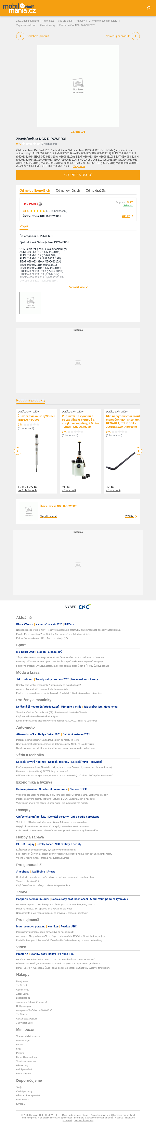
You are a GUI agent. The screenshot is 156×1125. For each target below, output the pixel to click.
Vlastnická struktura (83, 1120)
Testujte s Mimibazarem (28, 1036)
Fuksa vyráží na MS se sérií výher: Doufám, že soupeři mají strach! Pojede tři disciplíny (59, 661)
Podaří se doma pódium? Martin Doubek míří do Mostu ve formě (47, 740)
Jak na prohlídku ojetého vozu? (31, 1002)
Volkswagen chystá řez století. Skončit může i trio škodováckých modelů (52, 803)
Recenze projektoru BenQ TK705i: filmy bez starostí (42, 771)
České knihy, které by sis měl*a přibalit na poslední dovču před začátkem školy (55, 877)
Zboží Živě (21, 985)
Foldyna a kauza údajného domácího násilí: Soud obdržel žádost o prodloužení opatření (59, 693)
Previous (17, 451)
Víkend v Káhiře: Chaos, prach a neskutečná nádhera (42, 858)
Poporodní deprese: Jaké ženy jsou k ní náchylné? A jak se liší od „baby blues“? (55, 904)
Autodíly (80, 20)
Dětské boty (22, 1065)
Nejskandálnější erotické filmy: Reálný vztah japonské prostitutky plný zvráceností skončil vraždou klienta (68, 630)
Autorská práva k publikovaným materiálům (112, 1115)
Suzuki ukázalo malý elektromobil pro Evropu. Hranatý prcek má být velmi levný (55, 748)
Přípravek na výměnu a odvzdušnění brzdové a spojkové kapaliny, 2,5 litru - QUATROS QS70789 (80, 421)
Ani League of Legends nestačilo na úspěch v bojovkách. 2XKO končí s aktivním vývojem (60, 936)
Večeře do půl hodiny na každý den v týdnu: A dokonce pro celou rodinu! (51, 822)
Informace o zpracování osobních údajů (93, 1117)
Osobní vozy (22, 989)
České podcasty (24, 1091)
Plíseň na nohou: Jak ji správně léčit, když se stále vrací (44, 908)
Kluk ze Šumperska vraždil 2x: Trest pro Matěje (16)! (42, 638)
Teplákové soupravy (26, 1061)
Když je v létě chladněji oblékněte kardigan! (37, 716)
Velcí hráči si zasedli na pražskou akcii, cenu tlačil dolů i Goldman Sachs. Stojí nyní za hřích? (62, 795)
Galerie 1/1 (78, 131)
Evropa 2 (20, 1104)
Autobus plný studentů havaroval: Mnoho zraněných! (42, 689)
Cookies (119, 1117)
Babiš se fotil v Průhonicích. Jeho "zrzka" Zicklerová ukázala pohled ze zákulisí (55, 959)
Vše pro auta (65, 20)
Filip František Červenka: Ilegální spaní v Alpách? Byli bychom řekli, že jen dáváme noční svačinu (64, 854)
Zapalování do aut (26, 25)
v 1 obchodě (69, 490)
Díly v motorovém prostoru (103, 20)
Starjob (19, 1087)
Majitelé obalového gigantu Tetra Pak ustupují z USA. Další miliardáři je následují (55, 799)
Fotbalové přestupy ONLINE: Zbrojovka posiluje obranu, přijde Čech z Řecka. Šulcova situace (62, 666)
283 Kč (126, 216)
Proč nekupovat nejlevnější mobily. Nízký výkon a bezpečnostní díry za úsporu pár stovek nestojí (64, 767)
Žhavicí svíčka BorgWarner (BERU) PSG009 (36, 417)
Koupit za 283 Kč (78, 175)
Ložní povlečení (24, 1069)
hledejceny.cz (23, 981)
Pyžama (20, 1053)
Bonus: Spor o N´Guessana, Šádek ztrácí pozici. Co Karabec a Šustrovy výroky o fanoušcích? (63, 968)
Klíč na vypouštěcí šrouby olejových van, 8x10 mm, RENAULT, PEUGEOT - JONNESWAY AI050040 (124, 421)
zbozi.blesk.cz (23, 998)
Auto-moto (48, 20)
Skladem (128, 205)
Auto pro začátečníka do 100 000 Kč (34, 1010)
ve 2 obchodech (27, 490)
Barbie (19, 1044)
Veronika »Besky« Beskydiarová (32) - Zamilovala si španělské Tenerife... (52, 712)
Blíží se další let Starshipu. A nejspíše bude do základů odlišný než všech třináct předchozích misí (64, 775)
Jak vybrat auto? (24, 1023)
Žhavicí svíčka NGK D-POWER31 (41, 139)
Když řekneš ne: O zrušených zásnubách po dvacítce (43, 885)
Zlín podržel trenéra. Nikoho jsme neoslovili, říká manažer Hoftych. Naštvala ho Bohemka (60, 657)
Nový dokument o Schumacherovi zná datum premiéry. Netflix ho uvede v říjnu (55, 744)
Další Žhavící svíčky (28, 411)
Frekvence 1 (22, 1099)
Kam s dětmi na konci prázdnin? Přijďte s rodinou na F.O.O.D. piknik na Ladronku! (56, 720)
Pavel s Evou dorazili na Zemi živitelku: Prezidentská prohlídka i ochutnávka (53, 634)
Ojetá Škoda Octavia (26, 1018)
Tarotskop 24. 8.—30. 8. (28, 881)
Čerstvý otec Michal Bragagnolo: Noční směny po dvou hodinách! (48, 685)
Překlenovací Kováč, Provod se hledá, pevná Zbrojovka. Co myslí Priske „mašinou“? (58, 963)
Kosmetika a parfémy (26, 1057)
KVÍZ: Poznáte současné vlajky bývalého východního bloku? (46, 849)
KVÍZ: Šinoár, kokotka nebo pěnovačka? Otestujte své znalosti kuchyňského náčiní (57, 830)
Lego (18, 1048)
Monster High (22, 1040)
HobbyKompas (23, 1006)
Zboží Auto (21, 1014)
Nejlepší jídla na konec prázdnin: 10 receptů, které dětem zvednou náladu (52, 826)
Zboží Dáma (22, 994)
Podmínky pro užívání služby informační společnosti (46, 1117)
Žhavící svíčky (47, 25)
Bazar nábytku (23, 1073)
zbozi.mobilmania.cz (27, 20)
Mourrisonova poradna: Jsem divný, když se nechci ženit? (45, 932)
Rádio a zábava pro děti (28, 1095)
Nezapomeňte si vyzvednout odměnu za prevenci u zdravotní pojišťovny (52, 913)
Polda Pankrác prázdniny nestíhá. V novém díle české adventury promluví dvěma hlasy (59, 940)
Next (138, 451)
